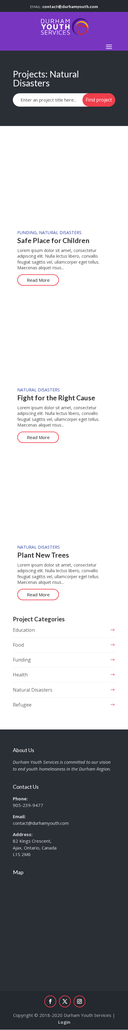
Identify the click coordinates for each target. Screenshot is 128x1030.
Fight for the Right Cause (56, 397)
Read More (38, 280)
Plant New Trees (43, 555)
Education (24, 630)
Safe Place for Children (53, 240)
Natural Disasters (60, 232)
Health (20, 674)
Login (64, 1022)
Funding (27, 232)
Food (18, 645)
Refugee (22, 704)
